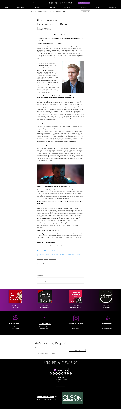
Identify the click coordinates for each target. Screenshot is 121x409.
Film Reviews (106, 308)
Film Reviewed (44, 308)
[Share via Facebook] (37, 263)
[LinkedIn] (71, 373)
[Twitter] (59, 373)
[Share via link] (47, 263)
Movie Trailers (42, 11)
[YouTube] (62, 373)
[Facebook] (56, 373)
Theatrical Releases (55, 11)
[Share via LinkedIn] (44, 263)
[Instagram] (65, 373)
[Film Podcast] (51, 373)
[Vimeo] (68, 373)
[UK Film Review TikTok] (54, 373)
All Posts (33, 11)
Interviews (46, 259)
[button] (97, 7)
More (64, 11)
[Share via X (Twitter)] (40, 263)
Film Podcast (15, 308)
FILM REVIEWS (14, 324)
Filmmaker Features (52, 259)
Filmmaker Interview (75, 308)
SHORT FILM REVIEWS (75, 324)
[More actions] (83, 20)
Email (36, 347)
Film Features (40, 259)
